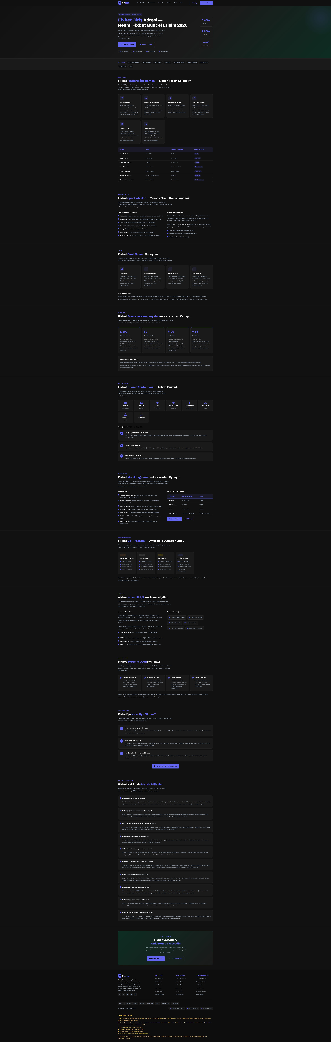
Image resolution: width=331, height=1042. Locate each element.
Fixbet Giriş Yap (128, 44)
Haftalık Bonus (180, 985)
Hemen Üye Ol (206, 3)
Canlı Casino (152, 3)
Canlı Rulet (158, 988)
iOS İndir (189, 519)
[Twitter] (119, 994)
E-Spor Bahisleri (159, 991)
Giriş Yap (194, 3)
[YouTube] (131, 994)
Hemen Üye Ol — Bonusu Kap (167, 766)
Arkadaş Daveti (180, 994)
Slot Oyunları (159, 985)
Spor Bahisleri (141, 3)
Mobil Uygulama (192, 62)
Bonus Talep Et (147, 44)
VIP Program (203, 62)
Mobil (175, 3)
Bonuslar (161, 3)
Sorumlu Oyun (200, 988)
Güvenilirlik (123, 66)
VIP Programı (179, 991)
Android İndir (175, 519)
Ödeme (169, 3)
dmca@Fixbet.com (132, 1024)
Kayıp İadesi (179, 988)
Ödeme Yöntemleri (179, 62)
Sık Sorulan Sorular (201, 979)
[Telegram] (127, 994)
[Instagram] (123, 994)
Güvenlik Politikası (201, 991)
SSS (181, 3)
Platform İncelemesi (133, 62)
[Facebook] (135, 994)
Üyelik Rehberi (200, 994)
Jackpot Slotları (159, 994)
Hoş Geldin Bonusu (181, 979)
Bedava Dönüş (179, 982)
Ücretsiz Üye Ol (176, 958)
